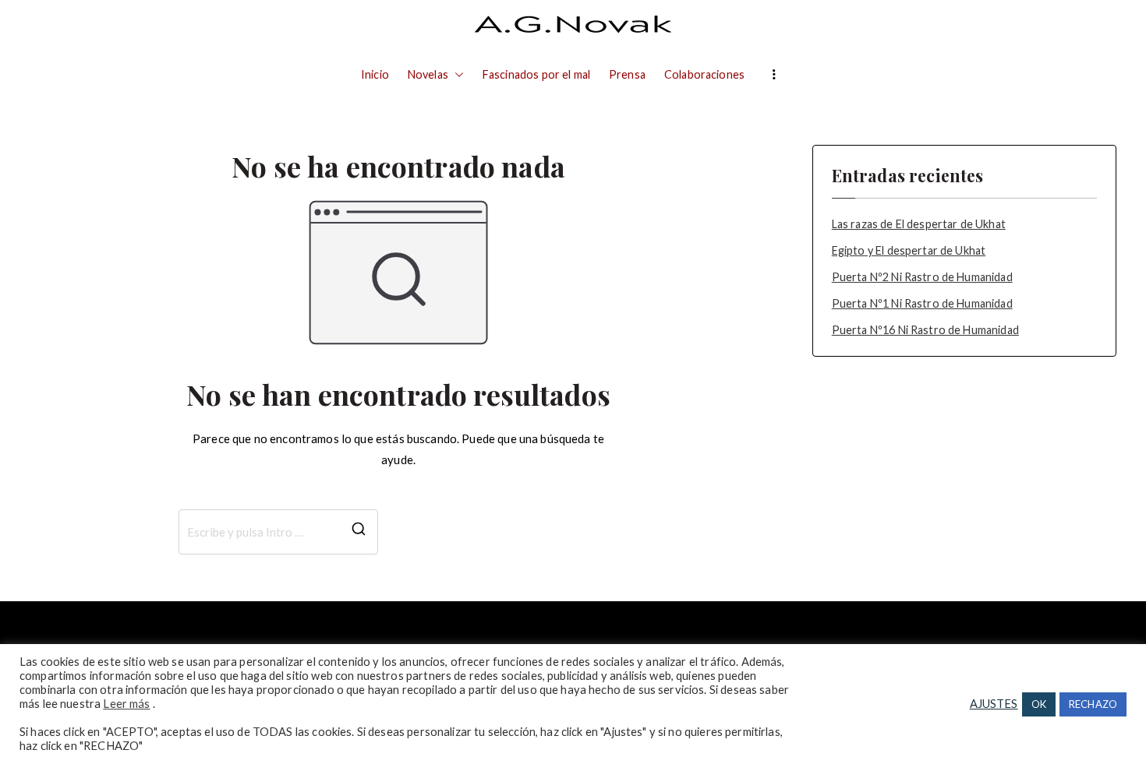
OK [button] (1038, 704)
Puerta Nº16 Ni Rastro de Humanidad (925, 329)
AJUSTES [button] (994, 703)
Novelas (428, 74)
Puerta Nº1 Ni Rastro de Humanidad (922, 303)
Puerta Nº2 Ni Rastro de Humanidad (922, 276)
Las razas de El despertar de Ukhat (919, 224)
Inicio (375, 74)
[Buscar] (358, 532)
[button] (456, 75)
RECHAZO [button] (1093, 704)
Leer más (126, 703)
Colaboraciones (704, 74)
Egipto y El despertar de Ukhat (909, 250)
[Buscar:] (278, 532)
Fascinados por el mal (536, 74)
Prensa (627, 74)
